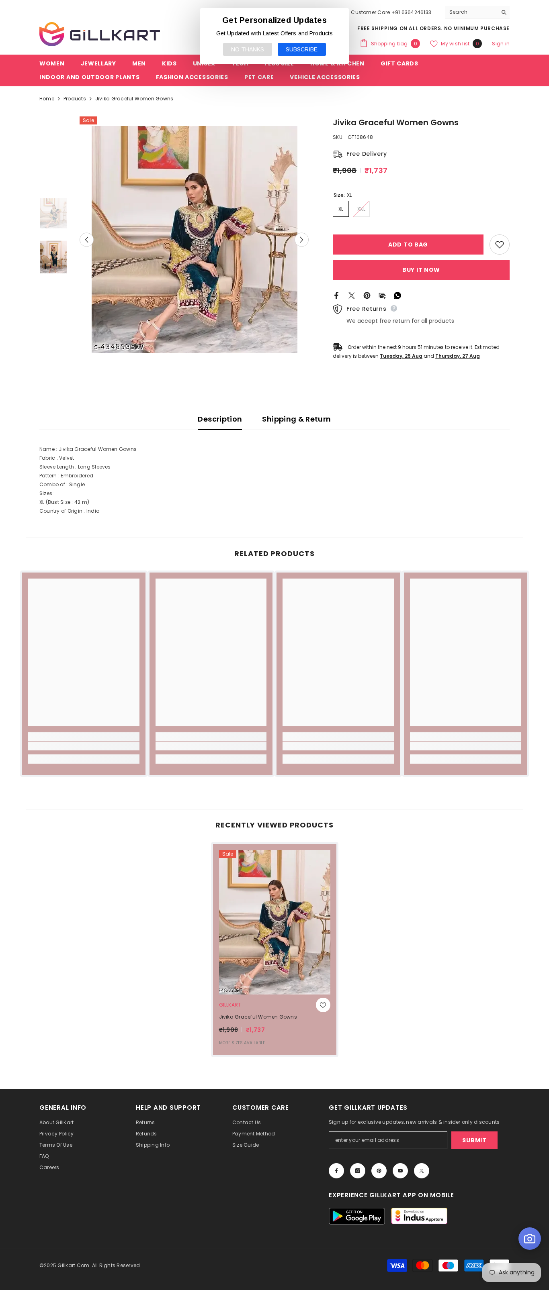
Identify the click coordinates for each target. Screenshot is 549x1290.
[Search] (477, 12)
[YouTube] (400, 1170)
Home (46, 98)
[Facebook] (336, 294)
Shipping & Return (296, 419)
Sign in (501, 43)
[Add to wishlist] (500, 244)
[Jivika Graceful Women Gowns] (274, 922)
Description (220, 419)
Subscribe (302, 49)
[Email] (382, 294)
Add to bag (408, 244)
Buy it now (421, 270)
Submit (474, 1140)
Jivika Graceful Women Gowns (258, 1016)
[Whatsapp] (397, 294)
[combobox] (471, 12)
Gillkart (230, 1004)
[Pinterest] (367, 294)
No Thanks (247, 49)
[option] (194, 239)
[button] (87, 239)
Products (75, 98)
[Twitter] (351, 294)
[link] (83, 746)
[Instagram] (357, 1170)
